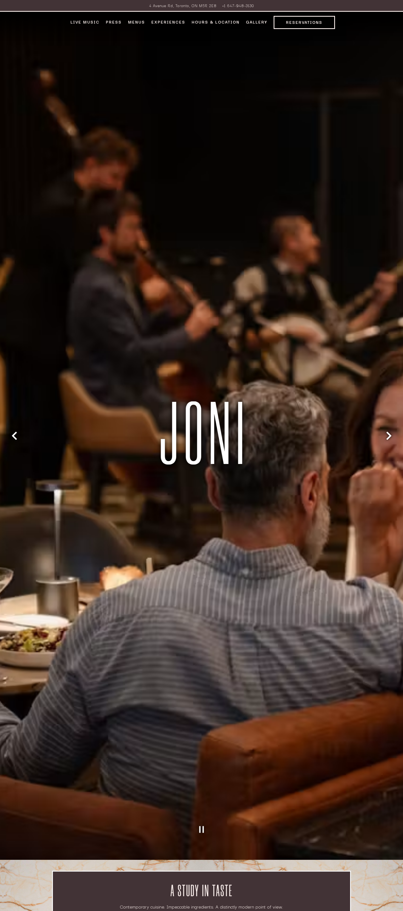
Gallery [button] (256, 22)
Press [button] (114, 22)
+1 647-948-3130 (238, 5)
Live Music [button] (85, 22)
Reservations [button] (304, 22)
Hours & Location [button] (216, 22)
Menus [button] (136, 22)
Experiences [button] (168, 22)
